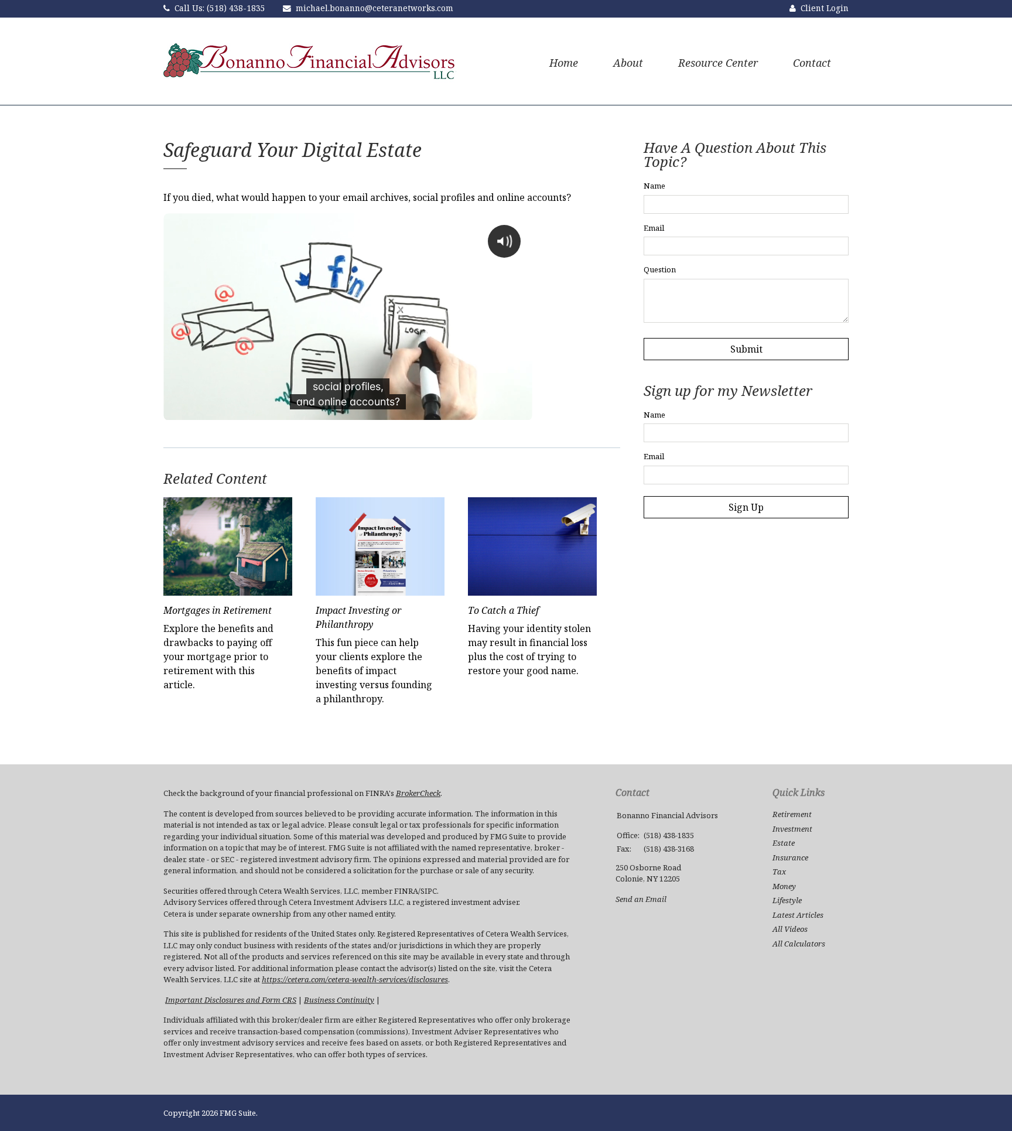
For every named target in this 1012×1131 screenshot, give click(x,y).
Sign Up (746, 507)
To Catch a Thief (503, 610)
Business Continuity (339, 1000)
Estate (783, 843)
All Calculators (798, 943)
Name (654, 185)
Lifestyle (787, 900)
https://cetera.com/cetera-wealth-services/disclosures (355, 979)
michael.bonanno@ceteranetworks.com (374, 7)
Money (784, 886)
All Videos (790, 929)
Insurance (790, 857)
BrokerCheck (418, 793)
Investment (792, 829)
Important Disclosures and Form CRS (230, 1000)
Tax (779, 871)
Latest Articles (797, 915)
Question (660, 269)
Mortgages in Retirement (217, 610)
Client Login (825, 7)
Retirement (792, 814)
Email (654, 228)
